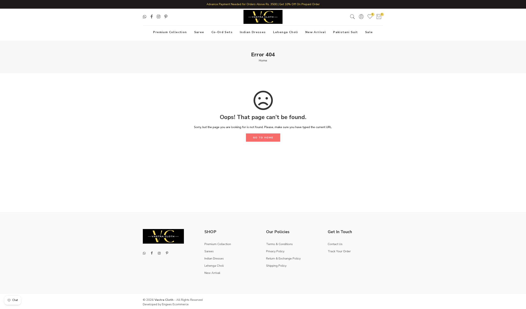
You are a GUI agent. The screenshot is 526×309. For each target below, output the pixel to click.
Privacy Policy (275, 251)
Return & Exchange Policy (283, 258)
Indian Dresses (253, 32)
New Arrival (315, 32)
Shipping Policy (276, 266)
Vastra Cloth (164, 300)
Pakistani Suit (345, 32)
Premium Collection (170, 32)
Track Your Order (339, 251)
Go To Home (263, 137)
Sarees (209, 251)
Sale (369, 32)
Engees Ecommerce (175, 304)
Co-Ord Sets (222, 32)
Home (263, 60)
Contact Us (335, 244)
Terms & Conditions (279, 244)
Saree (199, 32)
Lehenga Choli (285, 32)
